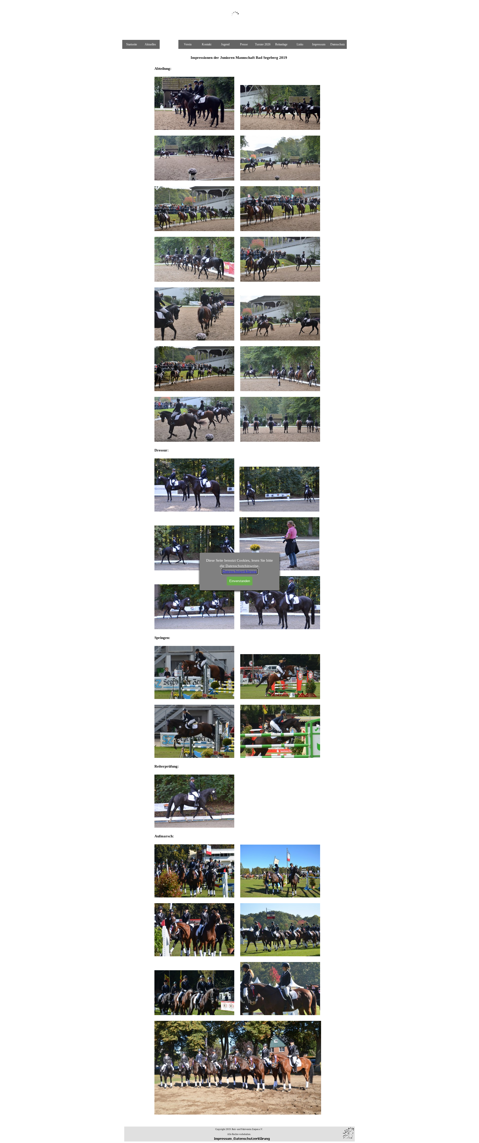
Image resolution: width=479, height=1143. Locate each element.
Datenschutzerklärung (240, 571)
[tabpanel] (239, 1132)
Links (300, 44)
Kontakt (206, 44)
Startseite (131, 44)
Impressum (318, 44)
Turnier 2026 (262, 44)
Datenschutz (337, 44)
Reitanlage (281, 44)
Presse (244, 44)
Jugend (225, 44)
